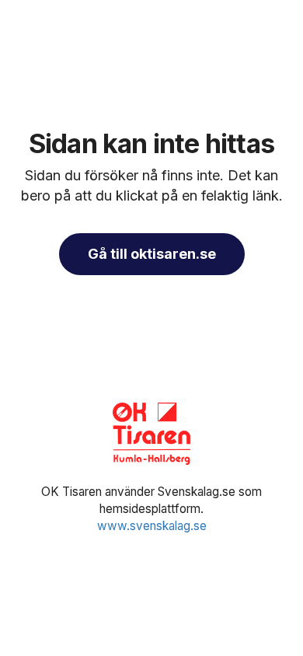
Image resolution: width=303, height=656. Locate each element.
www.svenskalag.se (152, 525)
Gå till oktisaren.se (152, 254)
